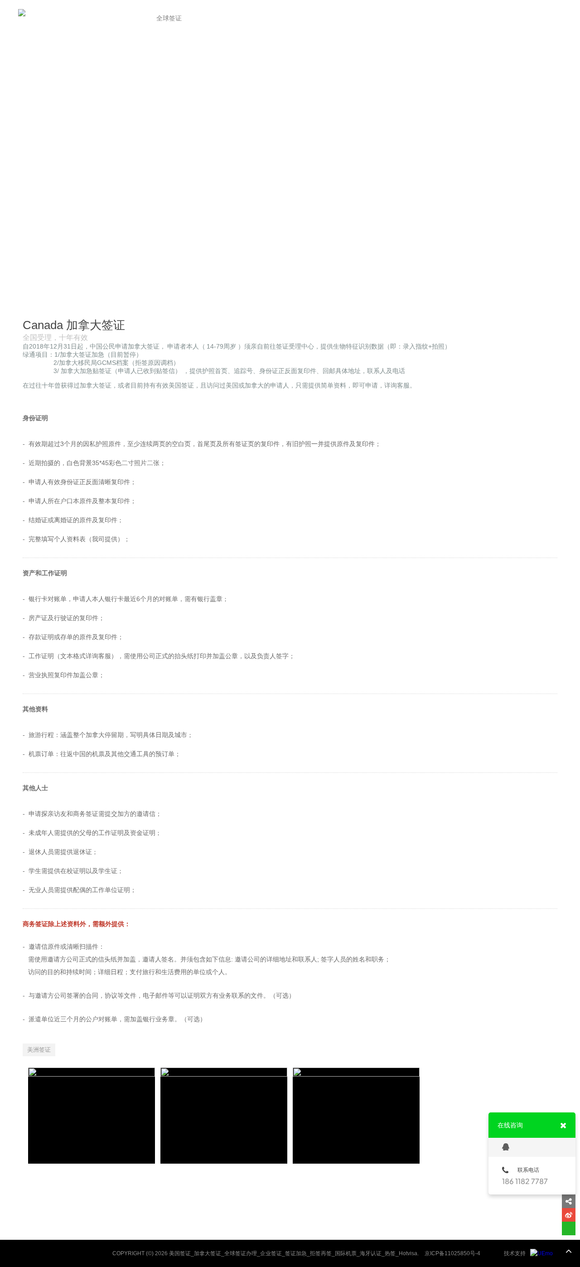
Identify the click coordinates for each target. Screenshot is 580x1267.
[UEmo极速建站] (541, 1253)
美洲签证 (39, 1049)
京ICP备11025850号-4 (452, 1253)
